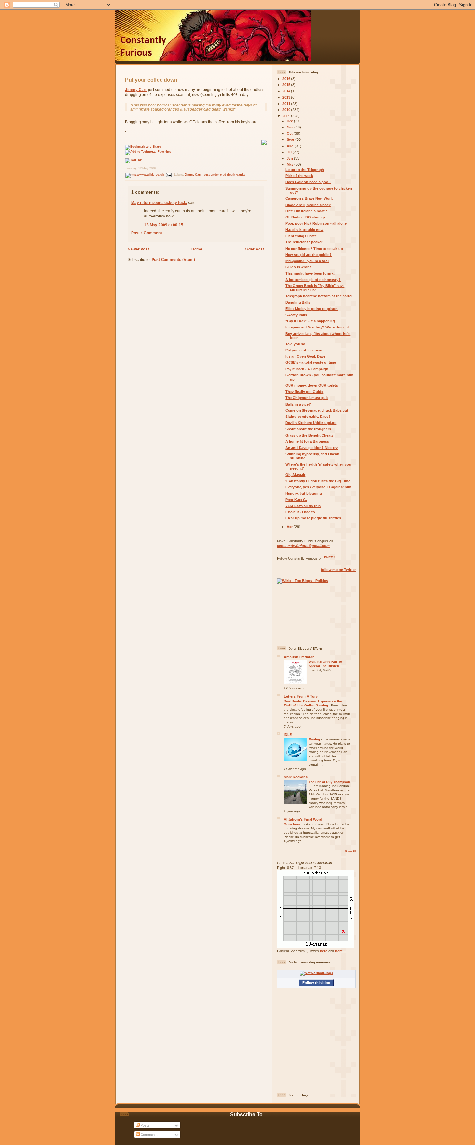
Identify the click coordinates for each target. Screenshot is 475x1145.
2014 (286, 91)
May (290, 164)
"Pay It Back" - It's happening (310, 321)
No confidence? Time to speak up (314, 248)
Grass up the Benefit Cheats (309, 435)
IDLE (288, 735)
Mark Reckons (296, 777)
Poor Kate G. (296, 500)
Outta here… (294, 824)
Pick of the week (299, 176)
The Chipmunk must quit (306, 398)
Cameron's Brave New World (309, 198)
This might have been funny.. (310, 273)
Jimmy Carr (136, 89)
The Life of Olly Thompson (329, 782)
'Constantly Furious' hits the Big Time (317, 481)
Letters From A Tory (301, 696)
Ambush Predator (299, 657)
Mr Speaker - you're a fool (307, 261)
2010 (286, 110)
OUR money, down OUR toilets (311, 385)
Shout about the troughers (308, 429)
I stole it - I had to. (300, 512)
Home (196, 249)
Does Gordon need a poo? (308, 182)
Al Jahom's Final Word (303, 819)
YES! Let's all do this (303, 506)
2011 (286, 104)
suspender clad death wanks (224, 174)
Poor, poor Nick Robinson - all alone (316, 223)
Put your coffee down (151, 80)
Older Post (254, 249)
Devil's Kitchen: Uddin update (310, 423)
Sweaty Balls (296, 315)
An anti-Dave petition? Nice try (311, 448)
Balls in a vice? (298, 404)
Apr (290, 526)
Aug (291, 146)
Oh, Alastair (295, 475)
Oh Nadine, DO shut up (305, 217)
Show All (350, 851)
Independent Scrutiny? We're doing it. (317, 327)
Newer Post (138, 249)
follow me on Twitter (338, 570)
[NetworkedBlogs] (316, 973)
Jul (290, 152)
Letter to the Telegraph (304, 170)
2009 (286, 116)
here (323, 951)
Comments (149, 1135)
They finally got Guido (304, 392)
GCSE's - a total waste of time (310, 362)
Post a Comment (146, 233)
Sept (291, 139)
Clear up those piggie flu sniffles (313, 518)
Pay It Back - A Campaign (306, 369)
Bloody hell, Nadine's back (308, 205)
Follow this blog (316, 982)
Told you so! (296, 344)
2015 (286, 85)
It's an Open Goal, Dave (305, 356)
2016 (286, 79)
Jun (290, 158)
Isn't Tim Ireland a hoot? (306, 211)
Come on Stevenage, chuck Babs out (316, 410)
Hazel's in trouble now (304, 230)
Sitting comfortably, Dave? (308, 416)
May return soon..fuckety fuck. (159, 202)
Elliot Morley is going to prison (311, 309)
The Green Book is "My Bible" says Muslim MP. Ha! (314, 288)
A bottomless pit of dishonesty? (313, 280)
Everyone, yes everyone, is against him (318, 487)
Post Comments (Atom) (173, 259)
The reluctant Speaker (303, 242)
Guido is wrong (298, 267)
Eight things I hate (301, 236)
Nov (290, 127)
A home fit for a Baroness (307, 441)
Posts (145, 1125)
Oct (290, 133)
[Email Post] (168, 174)
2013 (286, 97)
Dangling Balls (297, 302)
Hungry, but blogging (303, 493)
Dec (290, 121)
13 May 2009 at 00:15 (163, 225)
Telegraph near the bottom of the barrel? (319, 296)
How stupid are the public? (308, 255)
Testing (315, 739)
